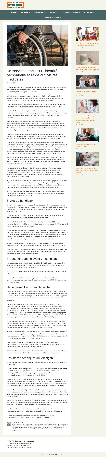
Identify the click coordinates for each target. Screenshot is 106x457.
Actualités (88, 12)
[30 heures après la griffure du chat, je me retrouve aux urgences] (87, 64)
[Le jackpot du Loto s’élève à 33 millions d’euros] (87, 141)
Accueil (14, 12)
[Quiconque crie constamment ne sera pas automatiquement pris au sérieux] (87, 165)
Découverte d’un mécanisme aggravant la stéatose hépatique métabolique (29, 417)
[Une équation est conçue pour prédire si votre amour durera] (87, 88)
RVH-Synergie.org (53, 454)
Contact (62, 454)
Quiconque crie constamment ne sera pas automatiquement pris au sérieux (87, 170)
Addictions (53, 12)
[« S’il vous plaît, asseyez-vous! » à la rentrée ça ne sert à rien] (87, 40)
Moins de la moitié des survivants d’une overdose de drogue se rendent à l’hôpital (31, 415)
